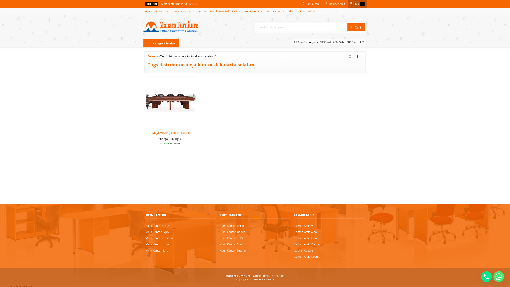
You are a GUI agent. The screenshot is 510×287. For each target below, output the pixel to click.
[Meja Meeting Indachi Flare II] (171, 102)
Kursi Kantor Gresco (233, 244)
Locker (199, 11)
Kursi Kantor (252, 11)
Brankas (160, 11)
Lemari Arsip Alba (305, 232)
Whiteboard (315, 11)
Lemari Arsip (180, 11)
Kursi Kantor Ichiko (232, 226)
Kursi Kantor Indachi (233, 232)
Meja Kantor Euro (156, 250)
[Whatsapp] (498, 276)
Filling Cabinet (296, 11)
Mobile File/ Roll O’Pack (223, 11)
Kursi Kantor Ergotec (233, 250)
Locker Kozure (303, 250)
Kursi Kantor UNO (231, 238)
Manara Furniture (264, 279)
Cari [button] (357, 27)
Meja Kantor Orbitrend (160, 238)
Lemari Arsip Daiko (306, 244)
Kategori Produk (163, 43)
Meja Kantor (274, 11)
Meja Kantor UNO (157, 226)
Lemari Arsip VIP (304, 226)
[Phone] (486, 276)
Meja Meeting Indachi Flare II (171, 133)
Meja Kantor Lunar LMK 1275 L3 (179, 4)
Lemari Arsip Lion (305, 238)
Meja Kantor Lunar (157, 244)
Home (148, 11)
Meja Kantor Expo (157, 232)
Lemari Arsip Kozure (307, 256)
